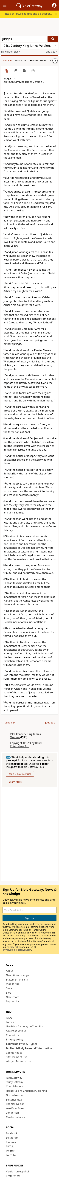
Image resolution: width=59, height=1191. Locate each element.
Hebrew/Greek (38, 60)
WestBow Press (15, 1108)
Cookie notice (14, 1052)
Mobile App (13, 984)
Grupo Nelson (14, 1095)
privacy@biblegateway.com (17, 949)
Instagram (12, 1137)
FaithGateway (14, 1077)
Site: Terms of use (16, 1057)
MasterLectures (15, 1117)
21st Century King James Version (25, 735)
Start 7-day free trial (20, 773)
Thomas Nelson (15, 1104)
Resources (20, 60)
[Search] (53, 39)
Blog (8, 992)
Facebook (11, 1133)
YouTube (11, 1155)
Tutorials (11, 1022)
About (9, 970)
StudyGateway (14, 1082)
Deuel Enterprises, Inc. (26, 744)
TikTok (10, 1146)
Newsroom (12, 997)
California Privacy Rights (21, 1044)
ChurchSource (14, 1086)
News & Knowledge (17, 975)
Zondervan (12, 1112)
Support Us (13, 1001)
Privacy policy (14, 1039)
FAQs (9, 1017)
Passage (7, 60)
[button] (54, 5)
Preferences (13, 1176)
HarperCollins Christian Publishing (26, 1091)
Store (9, 988)
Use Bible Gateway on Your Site (24, 1026)
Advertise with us (16, 1031)
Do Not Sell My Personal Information (29, 1048)
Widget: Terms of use (18, 1061)
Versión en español (17, 1171)
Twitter (10, 1151)
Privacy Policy (14, 946)
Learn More (15, 781)
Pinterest (11, 1142)
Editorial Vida (14, 1099)
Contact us (12, 1035)
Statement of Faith (17, 979)
